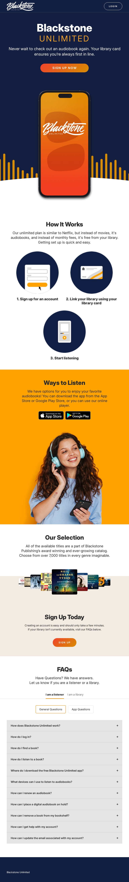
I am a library (75, 694)
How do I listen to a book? (27, 759)
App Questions (81, 709)
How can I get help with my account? (34, 826)
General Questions (50, 709)
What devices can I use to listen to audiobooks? (41, 781)
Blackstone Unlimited (18, 872)
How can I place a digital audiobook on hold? (39, 804)
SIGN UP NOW (64, 68)
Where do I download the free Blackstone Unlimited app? (47, 770)
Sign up (65, 642)
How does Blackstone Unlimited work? (35, 725)
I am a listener (55, 694)
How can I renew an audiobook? (31, 793)
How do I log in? (21, 736)
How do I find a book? (25, 748)
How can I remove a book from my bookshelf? (40, 815)
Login (113, 6)
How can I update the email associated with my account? (47, 838)
